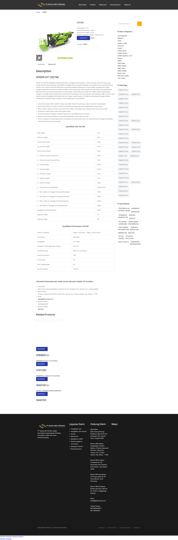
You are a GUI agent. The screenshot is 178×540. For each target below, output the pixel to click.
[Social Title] (38, 443)
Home (38, 12)
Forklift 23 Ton (123, 195)
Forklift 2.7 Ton (123, 129)
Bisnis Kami (82, 5)
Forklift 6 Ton (136, 151)
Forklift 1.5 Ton (123, 112)
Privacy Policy (112, 528)
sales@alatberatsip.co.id (45, 299)
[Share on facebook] (78, 47)
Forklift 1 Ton (136, 94)
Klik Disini (41, 309)
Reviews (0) (52, 64)
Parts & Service (115, 5)
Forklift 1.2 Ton (123, 99)
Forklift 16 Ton (135, 182)
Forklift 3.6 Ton (123, 138)
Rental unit (102, 5)
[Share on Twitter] (82, 47)
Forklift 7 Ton (123, 156)
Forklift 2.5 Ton (123, 125)
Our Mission (101, 528)
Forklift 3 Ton (136, 129)
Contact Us (83, 38)
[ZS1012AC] (46, 361)
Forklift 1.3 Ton (123, 103)
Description (41, 64)
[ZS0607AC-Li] (47, 376)
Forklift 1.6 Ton (123, 116)
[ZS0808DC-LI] (49, 320)
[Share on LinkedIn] (86, 47)
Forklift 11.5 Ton (123, 169)
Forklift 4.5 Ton (123, 147)
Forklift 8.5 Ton (123, 160)
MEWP (45, 12)
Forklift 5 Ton (136, 147)
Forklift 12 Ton (123, 173)
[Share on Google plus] (94, 47)
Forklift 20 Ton (123, 191)
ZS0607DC (40, 400)
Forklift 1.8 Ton (123, 121)
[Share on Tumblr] (90, 47)
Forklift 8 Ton (135, 156)
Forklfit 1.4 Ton (123, 90)
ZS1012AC (40, 370)
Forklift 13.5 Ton (124, 178)
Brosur (92, 38)
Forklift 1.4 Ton (123, 107)
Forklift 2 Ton (136, 121)
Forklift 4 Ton (136, 142)
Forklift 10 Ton (123, 164)
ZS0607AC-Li (42, 385)
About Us (127, 5)
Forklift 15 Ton (123, 182)
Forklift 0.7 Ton (123, 94)
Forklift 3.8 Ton (123, 142)
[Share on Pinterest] (98, 47)
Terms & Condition (124, 528)
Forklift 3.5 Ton (123, 134)
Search (139, 24)
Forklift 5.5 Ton (123, 151)
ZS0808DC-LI (42, 355)
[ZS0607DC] (48, 391)
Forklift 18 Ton (123, 186)
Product (92, 5)
